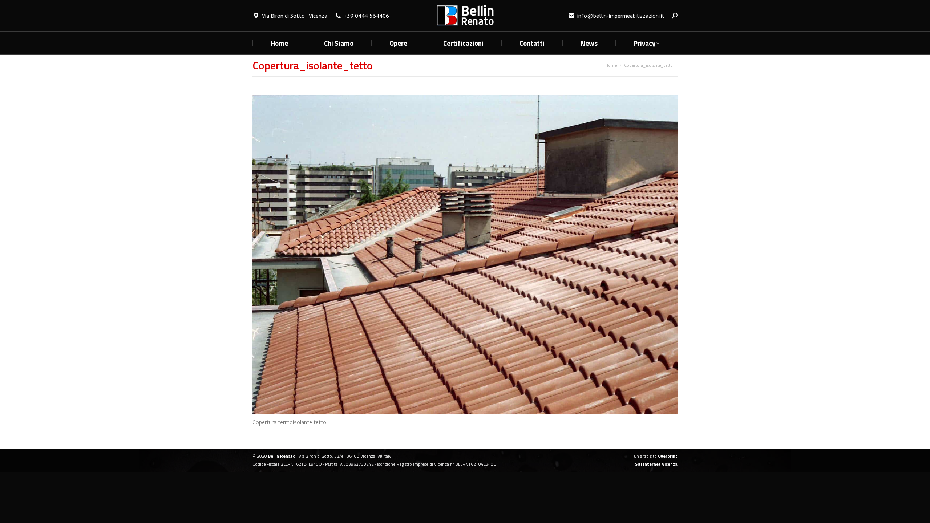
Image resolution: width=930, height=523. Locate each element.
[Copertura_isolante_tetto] (465, 254)
